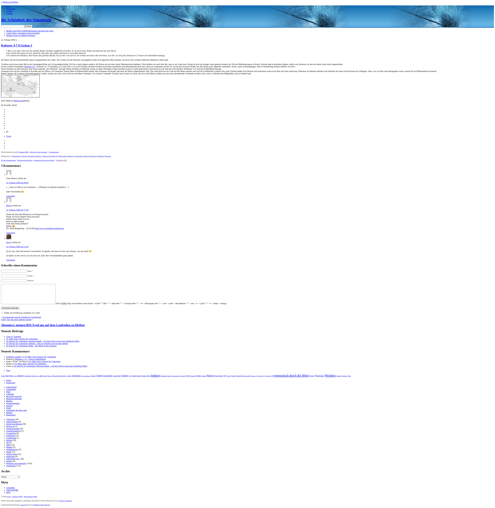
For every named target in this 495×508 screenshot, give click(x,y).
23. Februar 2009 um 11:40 (17, 247)
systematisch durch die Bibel (291, 375)
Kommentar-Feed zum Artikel (44, 160)
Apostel (24, 156)
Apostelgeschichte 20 (50, 156)
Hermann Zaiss (165, 376)
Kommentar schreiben (25, 160)
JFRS (187, 376)
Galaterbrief (11, 389)
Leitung (203, 376)
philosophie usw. (13, 459)
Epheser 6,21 (30, 66)
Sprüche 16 (268, 376)
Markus (210, 375)
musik (8, 452)
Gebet (99, 375)
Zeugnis (344, 376)
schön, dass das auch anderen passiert (16, 319)
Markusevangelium (14, 399)
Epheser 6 (70, 156)
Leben (198, 376)
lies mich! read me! (14, 396)
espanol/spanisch (13, 431)
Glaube (124, 375)
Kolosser (86, 156)
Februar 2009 (23, 152)
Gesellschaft (11, 438)
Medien (9, 401)
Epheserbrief (11, 387)
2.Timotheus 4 (16, 156)
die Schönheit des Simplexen (26, 19)
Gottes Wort (23, 33)
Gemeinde (107, 375)
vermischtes (11, 466)
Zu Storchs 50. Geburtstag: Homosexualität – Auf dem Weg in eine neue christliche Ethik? (43, 341)
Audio (3, 376)
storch (8, 242)
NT (224, 376)
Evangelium (11, 433)
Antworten (10, 196)
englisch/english (12, 429)
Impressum (10, 9)
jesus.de (182, 376)
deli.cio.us (43, 376)
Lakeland (10, 394)
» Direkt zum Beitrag (9, 2)
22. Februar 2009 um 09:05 (17, 183)
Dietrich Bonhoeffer (59, 376)
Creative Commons (65, 501)
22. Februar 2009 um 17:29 (17, 210)
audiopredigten (12, 422)
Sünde (311, 376)
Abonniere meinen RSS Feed (43, 325)
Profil (8, 408)
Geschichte (79, 156)
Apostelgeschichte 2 (35, 156)
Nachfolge (218, 376)
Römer (233, 376)
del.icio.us (35, 376)
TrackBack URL (61, 160)
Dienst (49, 376)
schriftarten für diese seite (16, 410)
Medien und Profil (29, 31)
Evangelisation (85, 376)
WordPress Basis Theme (41, 505)
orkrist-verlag (11, 454)
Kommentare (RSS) (30, 497)
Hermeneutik (175, 376)
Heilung (20, 35)
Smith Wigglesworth (243, 376)
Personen (108, 156)
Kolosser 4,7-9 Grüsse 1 (16, 45)
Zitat (349, 376)
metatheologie (12, 449)
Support (9, 13)
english (68, 376)
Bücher (21, 376)
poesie (8, 461)
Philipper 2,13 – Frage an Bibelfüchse (30, 359)
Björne (9, 205)
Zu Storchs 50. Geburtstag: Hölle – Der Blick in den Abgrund (31, 346)
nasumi (23, 505)
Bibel (7, 376)
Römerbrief (10, 415)
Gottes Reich (136, 376)
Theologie (319, 375)
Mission (101, 156)
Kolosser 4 (93, 156)
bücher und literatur (14, 424)
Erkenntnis (76, 376)
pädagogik (10, 456)
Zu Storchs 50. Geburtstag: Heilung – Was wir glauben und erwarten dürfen (37, 343)
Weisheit (330, 375)
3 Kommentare (54, 152)
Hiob (8, 392)
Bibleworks (18, 101)
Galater (93, 376)
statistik (9, 11)
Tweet (8, 136)
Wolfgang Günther (13, 357)
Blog (12, 376)
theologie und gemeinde (38, 152)
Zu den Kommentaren (8, 160)
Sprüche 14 (254, 376)
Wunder (339, 376)
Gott (130, 376)
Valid (12, 490)
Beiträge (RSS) (17, 497)
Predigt (228, 376)
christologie (27, 376)
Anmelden (10, 488)
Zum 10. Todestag (13, 336)
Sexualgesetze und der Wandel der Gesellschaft (22, 317)
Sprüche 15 (261, 376)
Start (8, 6)
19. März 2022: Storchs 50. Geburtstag (22, 339)
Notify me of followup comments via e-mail (22, 313)
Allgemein (10, 419)
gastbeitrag (10, 436)
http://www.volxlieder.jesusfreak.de (49, 228)
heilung (155, 375)
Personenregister (13, 403)
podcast (9, 406)
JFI (7, 442)
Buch (15, 376)
